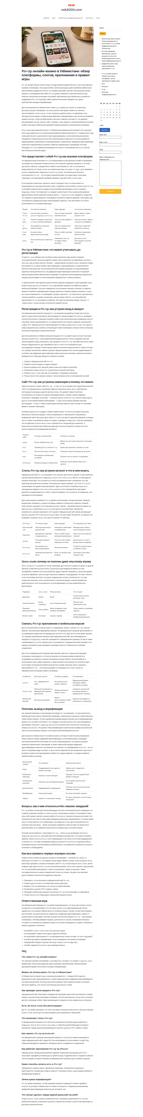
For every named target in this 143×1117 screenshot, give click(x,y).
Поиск (101, 28)
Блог (54, 18)
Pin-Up (58, 107)
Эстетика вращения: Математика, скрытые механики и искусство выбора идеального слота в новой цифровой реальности (111, 56)
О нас (98, 18)
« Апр (101, 125)
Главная (46, 18)
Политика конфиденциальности (70, 18)
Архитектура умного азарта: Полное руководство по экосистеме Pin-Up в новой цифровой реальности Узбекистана (111, 43)
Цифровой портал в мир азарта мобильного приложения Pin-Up (110, 66)
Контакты (89, 18)
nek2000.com (71, 10)
